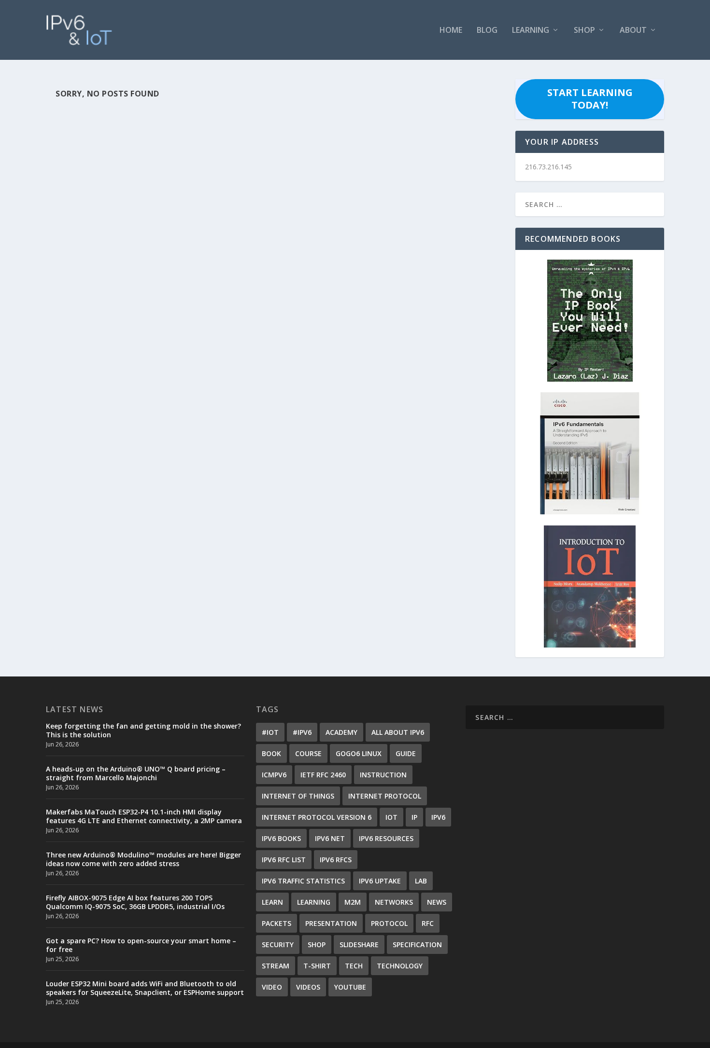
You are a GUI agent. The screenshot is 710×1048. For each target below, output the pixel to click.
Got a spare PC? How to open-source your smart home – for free (141, 945)
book (271, 753)
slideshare (359, 944)
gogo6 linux (359, 753)
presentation (331, 923)
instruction (383, 774)
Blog (487, 30)
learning (313, 902)
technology (400, 965)
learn (272, 902)
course (308, 753)
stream (275, 965)
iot (391, 817)
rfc (428, 923)
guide (406, 753)
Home (451, 30)
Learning (530, 30)
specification (417, 944)
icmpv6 (274, 774)
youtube (350, 987)
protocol (389, 923)
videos (308, 987)
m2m (352, 902)
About (633, 30)
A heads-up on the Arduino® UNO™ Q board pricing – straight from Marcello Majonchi (136, 773)
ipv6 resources (386, 838)
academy (341, 732)
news (436, 902)
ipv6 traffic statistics (303, 880)
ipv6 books (281, 838)
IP (414, 817)
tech (354, 965)
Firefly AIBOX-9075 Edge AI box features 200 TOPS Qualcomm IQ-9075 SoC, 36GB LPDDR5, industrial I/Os (135, 902)
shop (317, 944)
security (278, 944)
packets (276, 923)
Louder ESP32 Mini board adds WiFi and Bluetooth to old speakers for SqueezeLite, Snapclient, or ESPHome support (145, 988)
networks (394, 902)
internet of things (298, 795)
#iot (270, 732)
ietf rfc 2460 (323, 774)
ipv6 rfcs (336, 859)
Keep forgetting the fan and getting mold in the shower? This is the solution (143, 730)
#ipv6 (302, 732)
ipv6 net (330, 838)
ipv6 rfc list (284, 859)
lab (421, 880)
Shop (584, 30)
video (272, 987)
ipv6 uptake (380, 880)
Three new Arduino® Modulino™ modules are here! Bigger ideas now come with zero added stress (143, 859)
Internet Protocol (384, 795)
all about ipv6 (397, 732)
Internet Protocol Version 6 (316, 817)
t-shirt (317, 965)
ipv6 (438, 817)
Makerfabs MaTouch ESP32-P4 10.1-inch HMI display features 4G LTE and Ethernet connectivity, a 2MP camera (144, 816)
